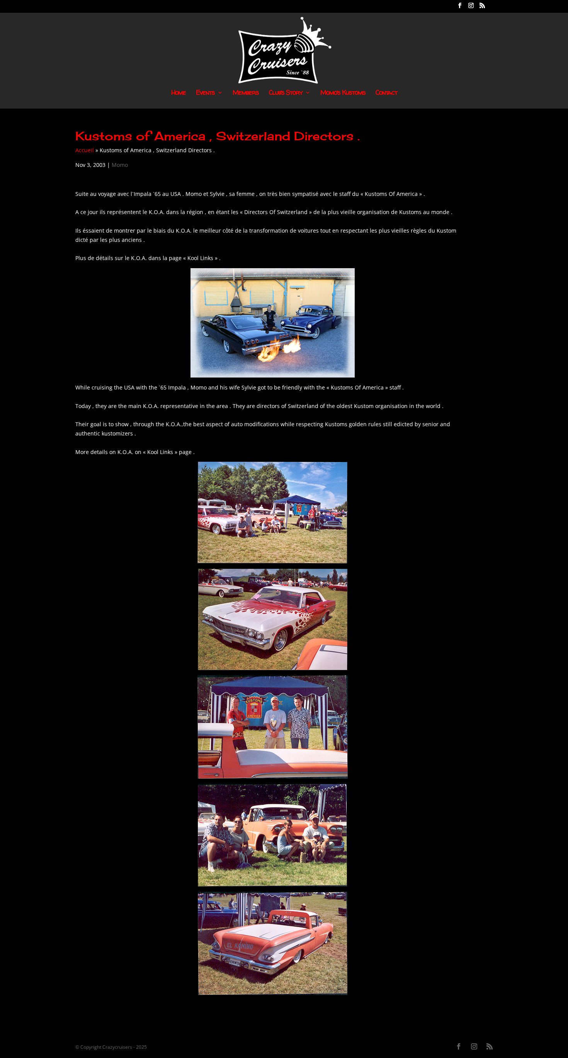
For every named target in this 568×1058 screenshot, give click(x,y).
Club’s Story (286, 93)
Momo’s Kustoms (343, 93)
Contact (386, 93)
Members (246, 93)
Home (178, 93)
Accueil (84, 150)
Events (205, 93)
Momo (120, 164)
